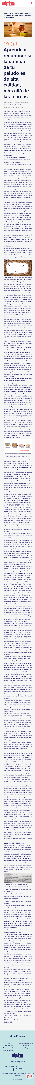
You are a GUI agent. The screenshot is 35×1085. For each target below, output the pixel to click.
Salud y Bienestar (20, 105)
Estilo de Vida (23, 102)
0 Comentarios (17, 107)
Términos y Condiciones (17, 1061)
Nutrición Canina (9, 105)
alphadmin (7, 107)
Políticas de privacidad (17, 1063)
